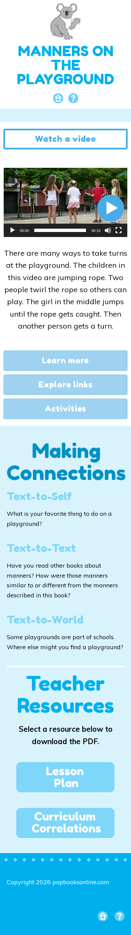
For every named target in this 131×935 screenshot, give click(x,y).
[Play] (12, 230)
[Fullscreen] (118, 230)
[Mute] (107, 230)
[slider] (60, 230)
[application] (65, 202)
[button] (110, 208)
